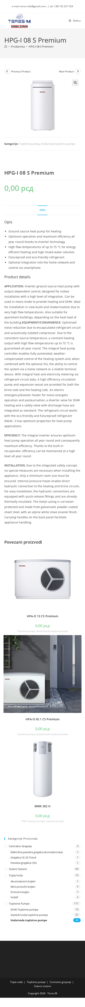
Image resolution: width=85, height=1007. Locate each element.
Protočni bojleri (20, 892)
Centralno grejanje (20, 846)
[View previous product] (7, 71)
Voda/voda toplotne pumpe (58, 144)
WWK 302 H (42, 806)
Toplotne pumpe (29, 144)
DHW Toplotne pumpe (33, 821)
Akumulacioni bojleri (23, 881)
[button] (75, 82)
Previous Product (21, 71)
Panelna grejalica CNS (24, 863)
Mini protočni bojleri (23, 887)
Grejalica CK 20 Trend (23, 857)
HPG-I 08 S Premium (41, 46)
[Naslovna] (5, 46)
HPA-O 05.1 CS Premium (42, 719)
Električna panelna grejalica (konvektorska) (37, 852)
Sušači (14, 897)
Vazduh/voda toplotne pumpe (52, 631)
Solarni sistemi (18, 869)
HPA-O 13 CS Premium (42, 616)
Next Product (66, 71)
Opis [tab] (42, 210)
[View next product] (78, 71)
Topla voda (16, 875)
